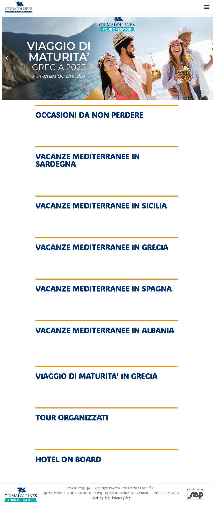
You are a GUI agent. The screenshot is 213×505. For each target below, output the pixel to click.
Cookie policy (101, 497)
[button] (6, 58)
